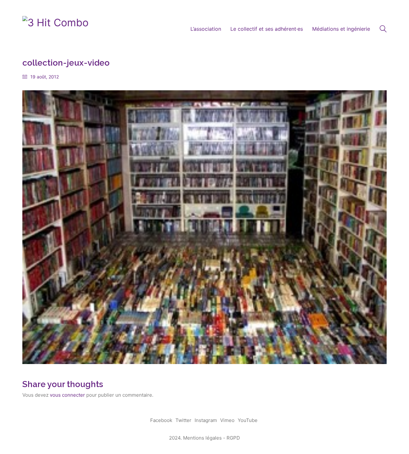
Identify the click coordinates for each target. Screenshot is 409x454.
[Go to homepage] (55, 29)
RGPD (233, 438)
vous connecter (67, 395)
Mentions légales (202, 438)
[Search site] (383, 29)
